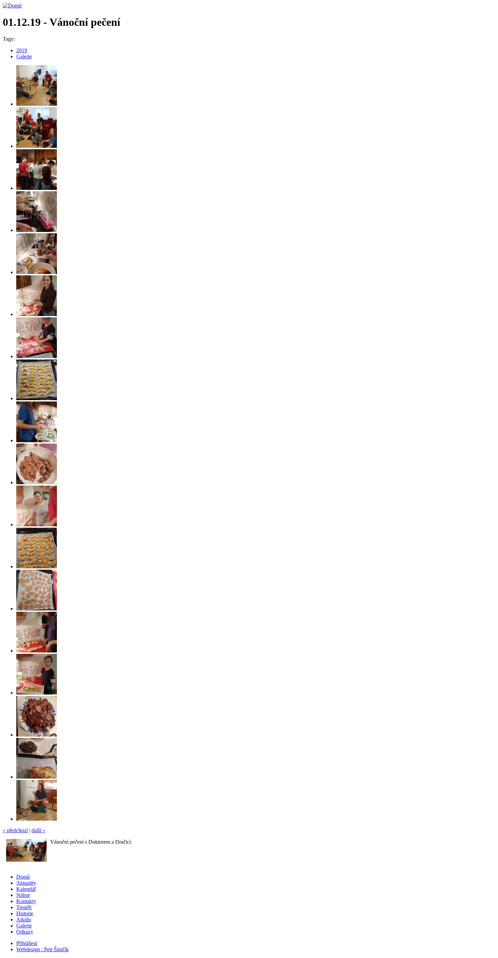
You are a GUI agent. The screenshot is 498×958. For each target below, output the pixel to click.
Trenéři (24, 907)
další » (38, 830)
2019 (21, 50)
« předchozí (15, 830)
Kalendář (26, 889)
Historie (24, 913)
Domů (23, 877)
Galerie (24, 56)
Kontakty (26, 901)
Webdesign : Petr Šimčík (42, 949)
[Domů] (12, 5)
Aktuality (26, 883)
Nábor (23, 895)
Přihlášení (26, 943)
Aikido (23, 919)
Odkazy (24, 932)
